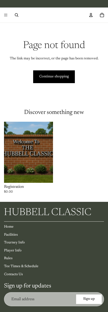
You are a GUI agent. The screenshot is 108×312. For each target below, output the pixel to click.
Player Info (13, 250)
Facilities (11, 235)
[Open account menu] (90, 15)
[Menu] (6, 15)
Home (9, 227)
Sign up (89, 299)
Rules (8, 258)
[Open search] (16, 15)
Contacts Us (13, 274)
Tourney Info (14, 242)
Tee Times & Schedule (21, 266)
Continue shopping (54, 76)
